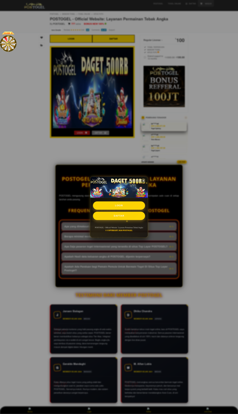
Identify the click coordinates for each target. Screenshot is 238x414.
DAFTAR (119, 216)
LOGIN (119, 205)
